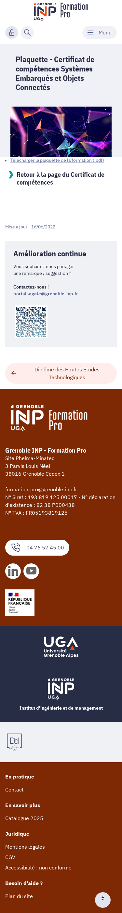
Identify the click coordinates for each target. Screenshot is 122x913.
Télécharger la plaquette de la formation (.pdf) (57, 160)
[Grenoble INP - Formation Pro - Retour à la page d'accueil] (61, 12)
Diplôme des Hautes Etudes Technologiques (67, 373)
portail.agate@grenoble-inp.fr (45, 294)
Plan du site (19, 896)
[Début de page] (105, 900)
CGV (10, 857)
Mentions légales (25, 846)
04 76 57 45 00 (45, 547)
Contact (14, 789)
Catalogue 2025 (24, 818)
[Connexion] (11, 32)
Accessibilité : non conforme (38, 867)
